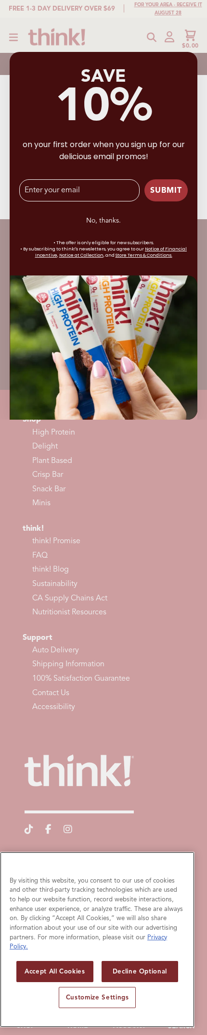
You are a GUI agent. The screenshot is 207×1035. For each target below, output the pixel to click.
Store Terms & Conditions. (144, 255)
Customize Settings (97, 997)
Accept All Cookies (55, 971)
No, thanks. (103, 220)
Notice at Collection (81, 255)
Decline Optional (140, 971)
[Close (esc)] (188, 61)
